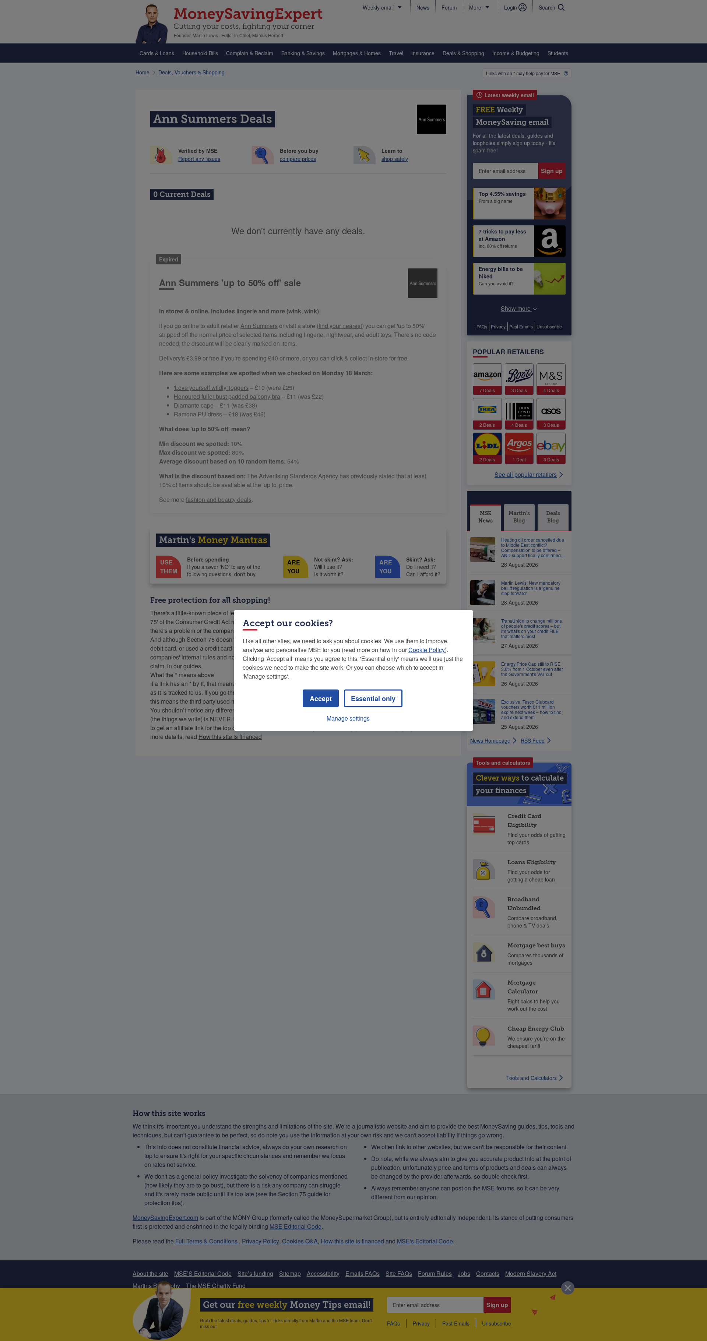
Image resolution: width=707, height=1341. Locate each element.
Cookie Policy (426, 649)
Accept (321, 698)
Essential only (373, 698)
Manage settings (348, 718)
